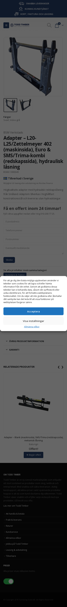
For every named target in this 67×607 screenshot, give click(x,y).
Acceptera (33, 311)
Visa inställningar (33, 320)
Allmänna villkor (32, 326)
